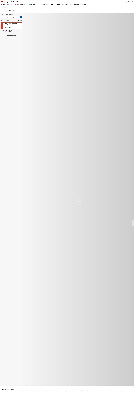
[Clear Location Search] (18, 17)
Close (132, 387)
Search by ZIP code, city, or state (7, 14)
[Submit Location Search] (21, 17)
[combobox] (10, 17)
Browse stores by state (11, 35)
